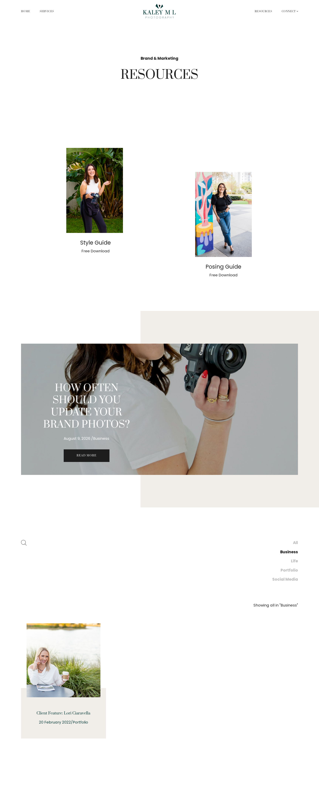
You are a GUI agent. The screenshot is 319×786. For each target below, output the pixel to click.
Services (47, 11)
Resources (263, 11)
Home (25, 11)
